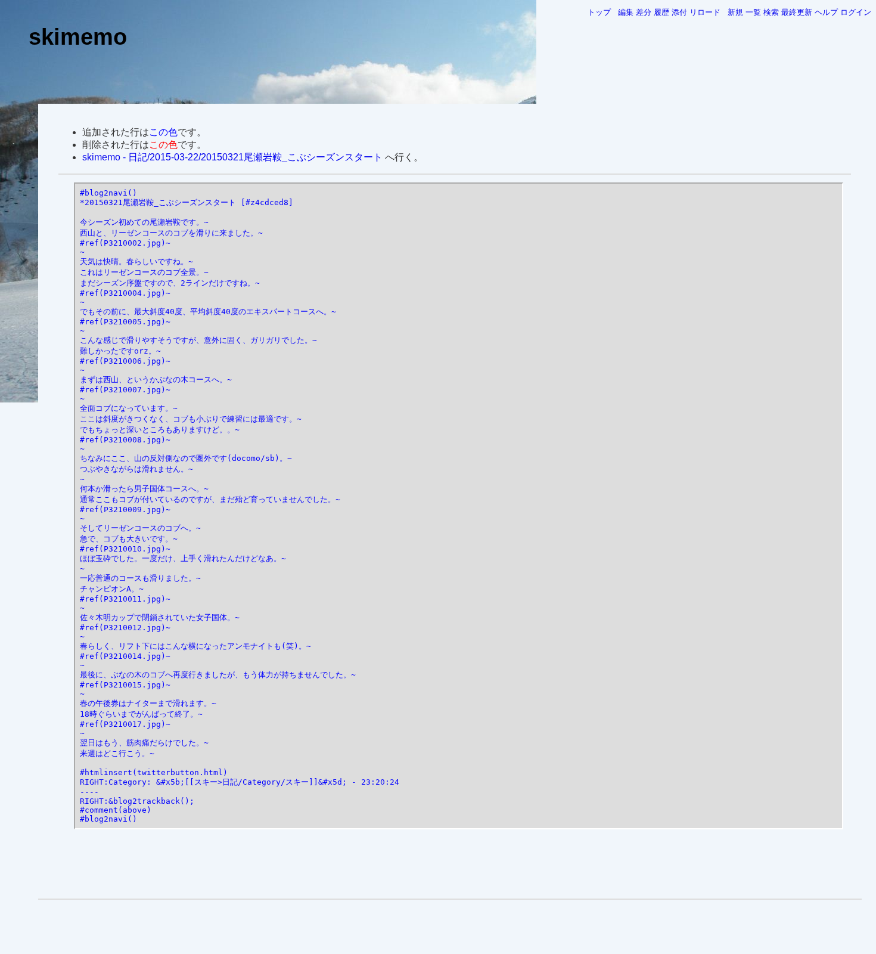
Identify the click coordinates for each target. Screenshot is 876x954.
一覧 (753, 12)
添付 (679, 12)
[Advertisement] (450, 864)
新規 (735, 12)
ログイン (855, 12)
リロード (704, 12)
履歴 (661, 12)
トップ (599, 12)
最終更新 (796, 12)
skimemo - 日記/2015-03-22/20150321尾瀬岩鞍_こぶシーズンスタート (232, 157)
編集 (625, 12)
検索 (771, 12)
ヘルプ (826, 12)
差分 (643, 12)
